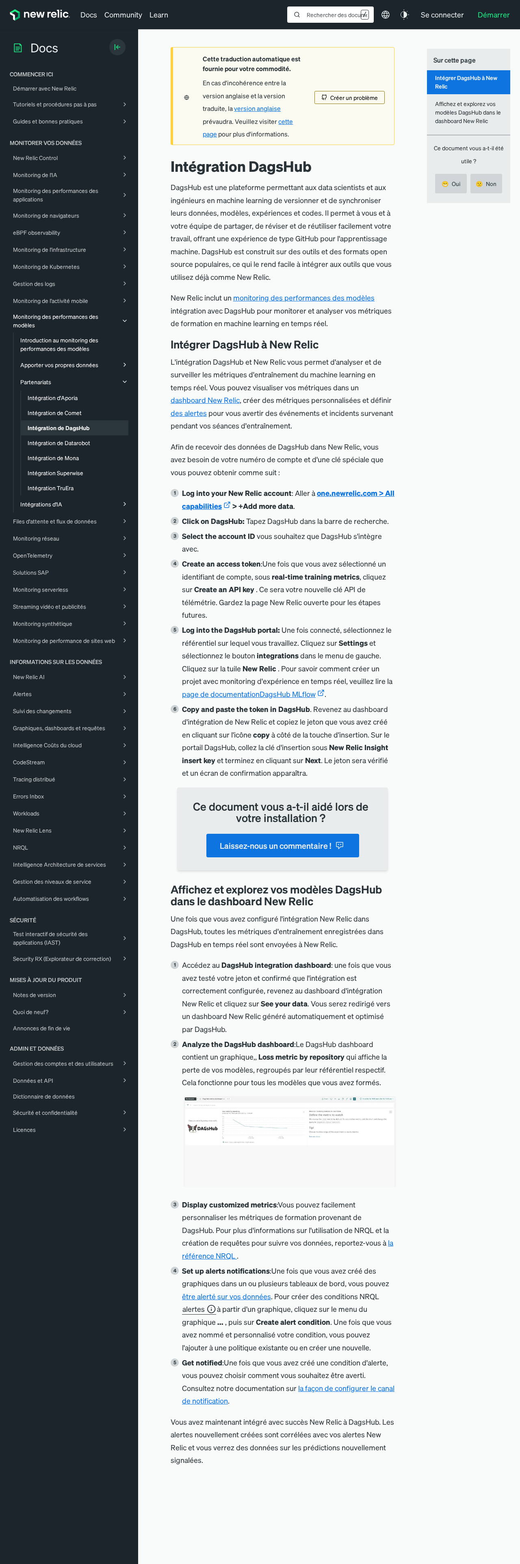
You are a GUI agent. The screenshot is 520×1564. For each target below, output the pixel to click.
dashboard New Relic (205, 400)
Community (123, 14)
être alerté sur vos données (226, 1296)
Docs (88, 14)
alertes (193, 1308)
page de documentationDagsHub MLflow (249, 694)
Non (486, 183)
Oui (451, 183)
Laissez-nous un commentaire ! (275, 845)
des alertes (189, 412)
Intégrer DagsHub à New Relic (466, 82)
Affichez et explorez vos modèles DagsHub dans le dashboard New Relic (468, 112)
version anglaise (257, 108)
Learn (159, 14)
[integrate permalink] (325, 344)
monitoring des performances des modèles (304, 297)
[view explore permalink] (319, 901)
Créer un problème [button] (354, 97)
